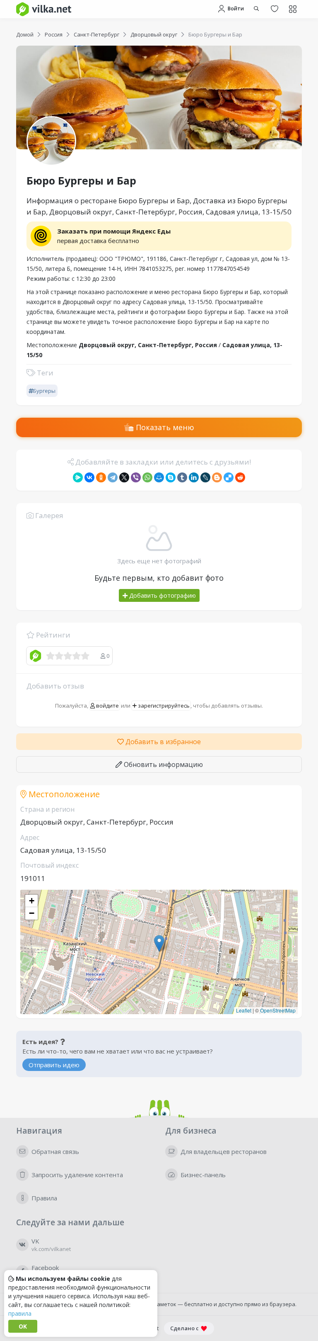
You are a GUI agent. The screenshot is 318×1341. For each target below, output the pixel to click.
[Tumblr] (182, 477)
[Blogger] (217, 477)
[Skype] (171, 477)
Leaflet (243, 1010)
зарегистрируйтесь (163, 705)
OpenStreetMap (278, 1010)
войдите (107, 705)
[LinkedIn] (194, 477)
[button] (159, 943)
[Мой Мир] (159, 477)
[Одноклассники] (101, 477)
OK (23, 1326)
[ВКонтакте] (89, 477)
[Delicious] (229, 477)
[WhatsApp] (147, 477)
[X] (124, 477)
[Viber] (136, 477)
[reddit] (240, 477)
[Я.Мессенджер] (78, 477)
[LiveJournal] (205, 477)
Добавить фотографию (162, 595)
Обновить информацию (162, 764)
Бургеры (44, 390)
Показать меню (164, 427)
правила (19, 1313)
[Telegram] (113, 477)
